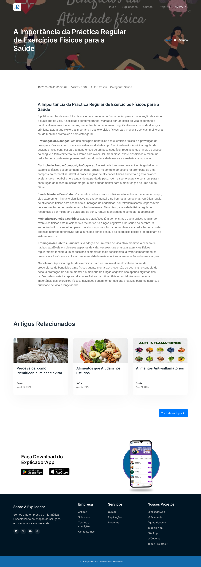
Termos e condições (84, 524)
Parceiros (113, 522)
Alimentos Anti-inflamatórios (160, 368)
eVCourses (154, 538)
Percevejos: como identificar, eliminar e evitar (39, 370)
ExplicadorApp (156, 511)
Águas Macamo (157, 522)
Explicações (130, 6)
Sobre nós (84, 517)
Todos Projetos (157, 543)
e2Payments (155, 517)
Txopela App (155, 527)
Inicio (113, 6)
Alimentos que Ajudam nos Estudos (98, 370)
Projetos (164, 6)
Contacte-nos (86, 531)
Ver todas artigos (172, 413)
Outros (179, 6)
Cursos (147, 6)
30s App (153, 533)
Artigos (82, 511)
